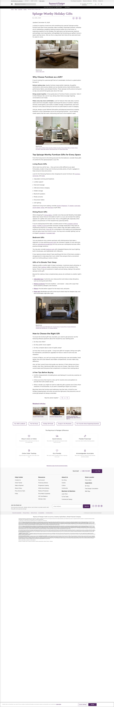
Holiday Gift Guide (48, 423)
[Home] (57, 4)
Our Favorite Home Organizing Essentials (87, 423)
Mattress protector (39, 283)
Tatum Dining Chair (53, 149)
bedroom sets (50, 249)
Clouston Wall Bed (53, 328)
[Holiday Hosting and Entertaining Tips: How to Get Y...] (73, 411)
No (67, 397)
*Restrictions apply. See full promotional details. (57, 465)
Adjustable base (38, 279)
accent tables (36, 207)
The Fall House (34, 423)
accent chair (52, 242)
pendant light (51, 233)
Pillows (36, 288)
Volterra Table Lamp (40, 71)
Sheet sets (37, 291)
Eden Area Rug (49, 147)
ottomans (50, 207)
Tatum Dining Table (64, 149)
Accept (92, 704)
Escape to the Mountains (65, 423)
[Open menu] (12, 4)
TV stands (71, 205)
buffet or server (42, 225)
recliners (77, 174)
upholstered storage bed (45, 244)
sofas (43, 176)
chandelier (42, 233)
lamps (42, 207)
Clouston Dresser (56, 326)
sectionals (35, 176)
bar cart (49, 229)
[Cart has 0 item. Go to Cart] (101, 4)
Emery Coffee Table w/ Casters (67, 147)
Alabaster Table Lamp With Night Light (44, 326)
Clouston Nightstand (71, 326)
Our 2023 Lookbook (19, 423)
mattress (43, 267)
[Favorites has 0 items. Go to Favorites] (98, 4)
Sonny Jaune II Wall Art (41, 147)
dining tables (48, 215)
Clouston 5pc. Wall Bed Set (41, 328)
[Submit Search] (15, 4)
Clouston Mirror (63, 326)
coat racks (77, 205)
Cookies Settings (82, 704)
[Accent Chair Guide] (40, 411)
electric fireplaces (62, 205)
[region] (57, 704)
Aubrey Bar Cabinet (44, 149)
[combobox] (25, 4)
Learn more (58, 704)
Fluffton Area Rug (57, 147)
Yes (62, 397)
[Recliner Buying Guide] (57, 411)
